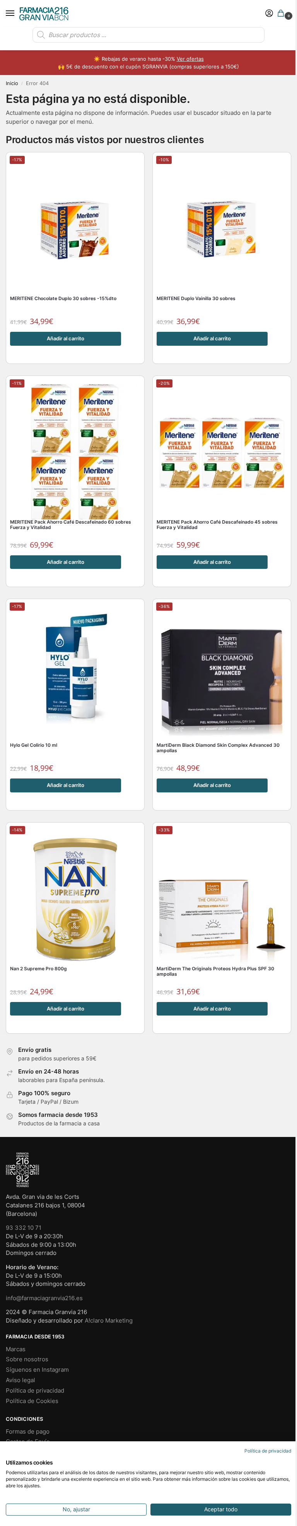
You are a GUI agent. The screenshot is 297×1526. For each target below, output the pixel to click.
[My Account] (269, 14)
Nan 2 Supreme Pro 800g (38, 968)
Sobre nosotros (27, 1359)
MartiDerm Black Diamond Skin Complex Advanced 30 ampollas (218, 748)
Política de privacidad (35, 1390)
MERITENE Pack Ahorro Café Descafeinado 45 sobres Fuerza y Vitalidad (217, 524)
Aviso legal (20, 1380)
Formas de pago (28, 1431)
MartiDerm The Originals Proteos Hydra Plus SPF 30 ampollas (215, 971)
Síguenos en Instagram (37, 1369)
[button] (282, 13)
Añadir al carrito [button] (65, 338)
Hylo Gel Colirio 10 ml (33, 745)
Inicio (12, 83)
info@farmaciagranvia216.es (44, 1298)
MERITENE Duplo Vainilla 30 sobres (196, 298)
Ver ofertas (190, 59)
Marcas (16, 1349)
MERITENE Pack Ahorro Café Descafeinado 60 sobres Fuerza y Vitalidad (70, 524)
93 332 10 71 (23, 1227)
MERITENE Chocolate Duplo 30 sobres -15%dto (63, 298)
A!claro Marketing (109, 1320)
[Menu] (17, 13)
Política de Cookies (32, 1401)
